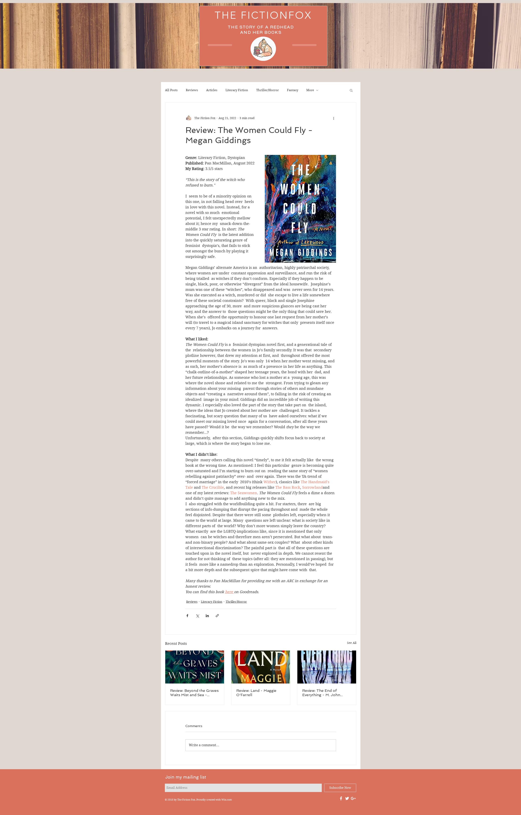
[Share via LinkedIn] (207, 616)
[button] (351, 90)
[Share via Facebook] (187, 616)
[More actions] (333, 118)
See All (351, 643)
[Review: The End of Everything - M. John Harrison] (326, 667)
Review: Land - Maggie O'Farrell (256, 692)
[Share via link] (217, 616)
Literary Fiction (236, 90)
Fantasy (292, 90)
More (310, 90)
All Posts (171, 90)
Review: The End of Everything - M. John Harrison (321, 692)
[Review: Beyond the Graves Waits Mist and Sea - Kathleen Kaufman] (194, 667)
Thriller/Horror (267, 90)
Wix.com (226, 799)
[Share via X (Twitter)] (197, 616)
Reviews (192, 90)
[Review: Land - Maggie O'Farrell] (260, 667)
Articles (211, 90)
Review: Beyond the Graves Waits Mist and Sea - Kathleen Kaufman (194, 692)
